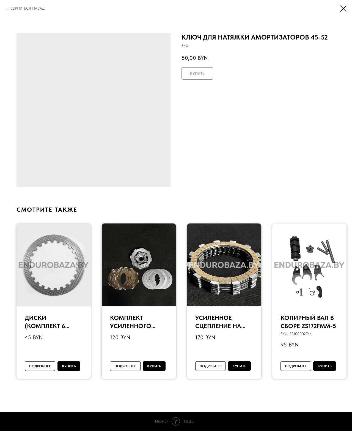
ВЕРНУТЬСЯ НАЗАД (27, 8)
